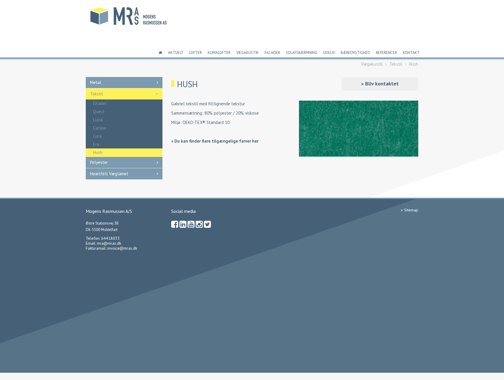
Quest (98, 111)
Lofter (195, 52)
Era (96, 144)
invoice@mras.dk (122, 248)
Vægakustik (247, 52)
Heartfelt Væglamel (109, 173)
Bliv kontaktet (382, 83)
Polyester (99, 162)
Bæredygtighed (355, 52)
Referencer (386, 52)
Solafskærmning (301, 52)
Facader (272, 52)
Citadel (99, 103)
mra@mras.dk (109, 243)
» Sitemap (409, 210)
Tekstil (395, 64)
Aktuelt (175, 52)
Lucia (98, 119)
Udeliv (329, 52)
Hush (413, 64)
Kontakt (411, 52)
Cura (97, 136)
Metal (95, 82)
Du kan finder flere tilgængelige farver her (216, 141)
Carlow (99, 128)
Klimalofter (219, 52)
